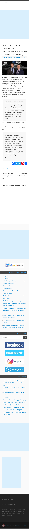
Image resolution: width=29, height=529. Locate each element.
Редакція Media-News (8, 57)
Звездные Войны (9, 168)
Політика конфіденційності (9, 504)
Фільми (24, 57)
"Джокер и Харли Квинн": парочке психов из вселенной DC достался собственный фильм (14, 310)
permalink (23, 168)
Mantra (17, 525)
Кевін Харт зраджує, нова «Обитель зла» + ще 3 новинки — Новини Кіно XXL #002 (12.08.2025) (14, 395)
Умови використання (7, 499)
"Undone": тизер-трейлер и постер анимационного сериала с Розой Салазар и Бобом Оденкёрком (14, 303)
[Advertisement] (14, 24)
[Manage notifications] (3, 525)
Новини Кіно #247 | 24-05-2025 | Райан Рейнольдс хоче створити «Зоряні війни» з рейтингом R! (14, 412)
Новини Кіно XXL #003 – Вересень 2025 (13, 380)
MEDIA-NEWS (6, 525)
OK (24, 337)
